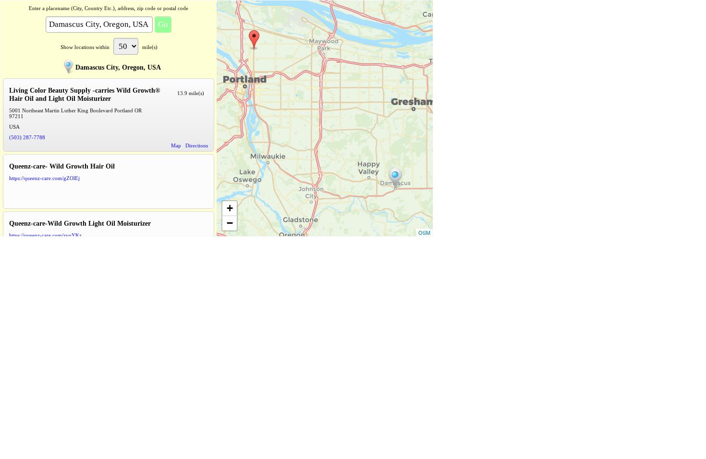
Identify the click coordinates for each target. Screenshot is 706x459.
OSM (424, 232)
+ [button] (230, 208)
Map (176, 145)
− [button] (230, 223)
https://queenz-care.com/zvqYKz (45, 235)
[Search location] (395, 178)
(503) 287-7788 (27, 137)
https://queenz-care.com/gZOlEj (44, 178)
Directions (196, 145)
